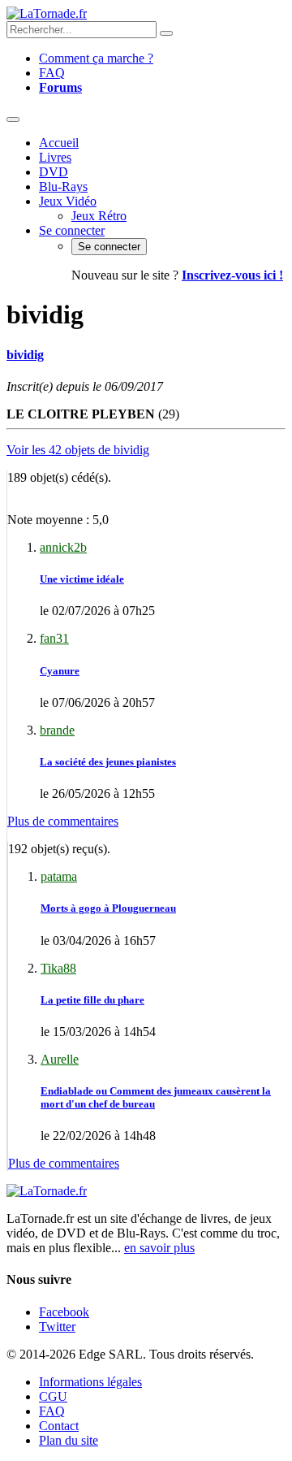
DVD (53, 172)
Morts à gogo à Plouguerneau (108, 908)
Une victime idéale (82, 579)
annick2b (63, 547)
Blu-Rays (63, 186)
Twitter (57, 1326)
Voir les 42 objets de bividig (77, 450)
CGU (53, 1396)
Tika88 (58, 968)
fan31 (54, 638)
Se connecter (72, 230)
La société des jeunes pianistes (108, 762)
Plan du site (68, 1440)
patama (59, 876)
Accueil (59, 143)
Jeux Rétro (99, 216)
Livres (55, 157)
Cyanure (59, 671)
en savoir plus (159, 1248)
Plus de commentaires (62, 821)
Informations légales (90, 1382)
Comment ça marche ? (96, 58)
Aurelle (60, 1059)
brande (57, 730)
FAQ (52, 73)
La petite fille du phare (92, 1000)
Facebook (64, 1312)
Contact (59, 1426)
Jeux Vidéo (68, 201)
